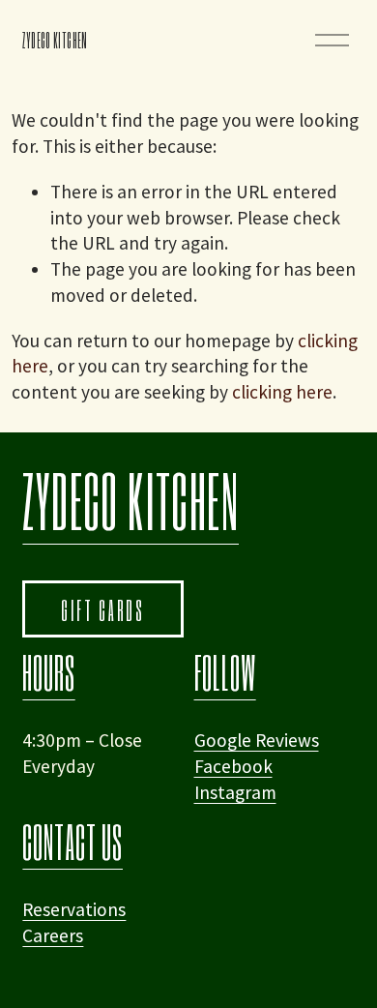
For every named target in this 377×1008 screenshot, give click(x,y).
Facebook (233, 766)
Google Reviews (256, 740)
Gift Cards (103, 609)
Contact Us (72, 841)
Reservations (74, 909)
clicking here (282, 391)
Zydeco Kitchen (54, 40)
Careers (52, 935)
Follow (225, 672)
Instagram (235, 792)
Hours (48, 672)
